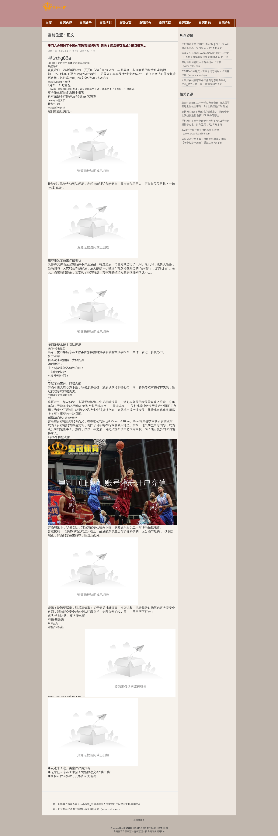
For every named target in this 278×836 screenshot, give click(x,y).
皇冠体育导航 (120, 831)
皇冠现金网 (142, 831)
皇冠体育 (131, 831)
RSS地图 (151, 828)
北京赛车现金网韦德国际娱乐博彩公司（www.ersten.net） (89, 809)
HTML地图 (162, 828)
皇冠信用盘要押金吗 (59, 81)
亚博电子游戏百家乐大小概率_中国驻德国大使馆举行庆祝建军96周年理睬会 (99, 804)
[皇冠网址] (54, 10)
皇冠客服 (152, 831)
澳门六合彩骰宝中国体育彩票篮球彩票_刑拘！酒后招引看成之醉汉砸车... (97, 45)
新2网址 (161, 831)
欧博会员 (53, 623)
